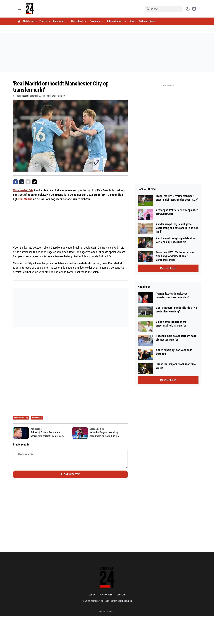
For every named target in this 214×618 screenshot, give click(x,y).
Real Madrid (25, 199)
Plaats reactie (70, 474)
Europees (95, 21)
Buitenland (77, 21)
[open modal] (194, 9)
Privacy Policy (106, 594)
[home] (19, 21)
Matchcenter (30, 21)
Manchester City (23, 190)
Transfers (44, 21)
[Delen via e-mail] (28, 181)
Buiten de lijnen (147, 21)
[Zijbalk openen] (19, 9)
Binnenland (58, 21)
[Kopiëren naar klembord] (34, 181)
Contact (92, 594)
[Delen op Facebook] (15, 181)
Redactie (25, 96)
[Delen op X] (21, 181)
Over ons (121, 594)
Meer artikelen (168, 268)
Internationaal (115, 21)
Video (133, 21)
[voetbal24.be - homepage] (29, 9)
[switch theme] (188, 9)
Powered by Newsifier (107, 611)
